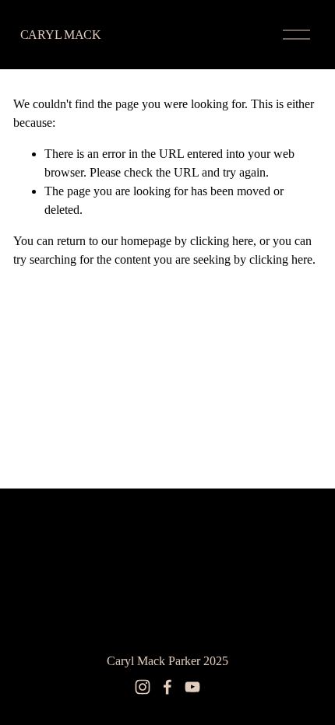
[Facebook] (167, 687)
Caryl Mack (60, 34)
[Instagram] (142, 687)
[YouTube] (192, 687)
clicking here (221, 240)
